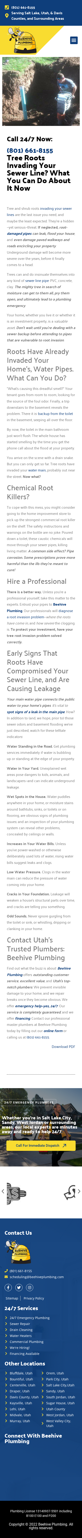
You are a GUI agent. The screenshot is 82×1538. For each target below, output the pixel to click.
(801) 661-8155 (38, 1037)
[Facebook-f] (8, 1287)
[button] (74, 40)
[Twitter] (19, 1287)
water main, (37, 470)
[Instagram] (29, 1287)
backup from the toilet (55, 413)
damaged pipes (19, 233)
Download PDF (63, 1046)
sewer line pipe (37, 280)
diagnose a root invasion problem (40, 613)
